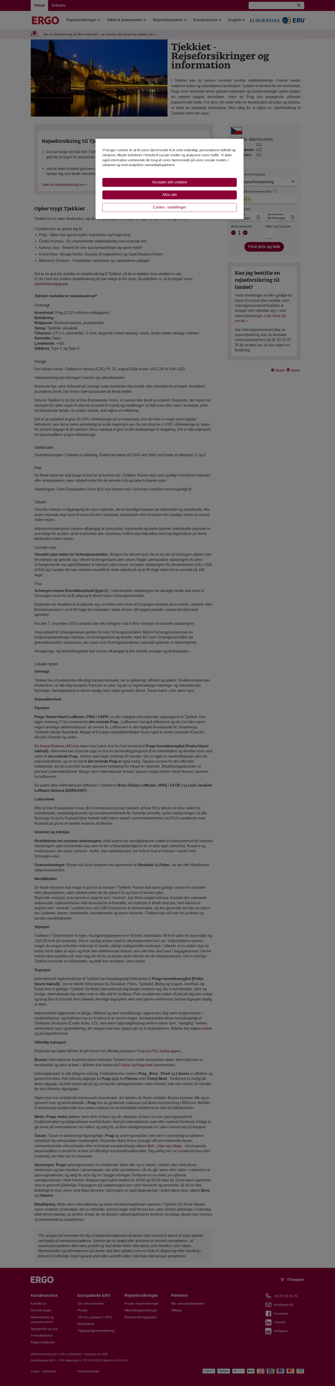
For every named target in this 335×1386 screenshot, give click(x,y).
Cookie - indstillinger (169, 207)
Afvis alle (169, 195)
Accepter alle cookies (169, 182)
